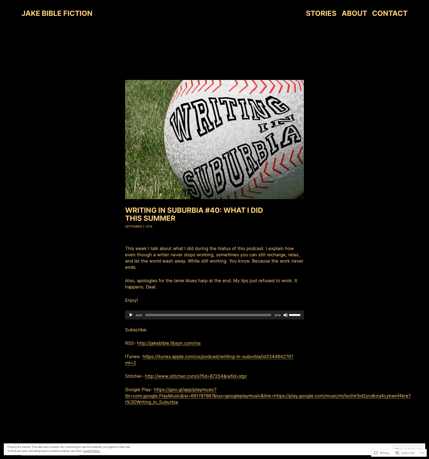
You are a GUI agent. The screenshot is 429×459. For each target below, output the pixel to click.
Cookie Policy (91, 451)
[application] (214, 315)
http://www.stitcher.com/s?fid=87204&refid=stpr (196, 376)
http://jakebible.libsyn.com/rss (169, 343)
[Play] (131, 315)
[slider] (295, 315)
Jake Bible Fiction (57, 13)
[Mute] (285, 315)
